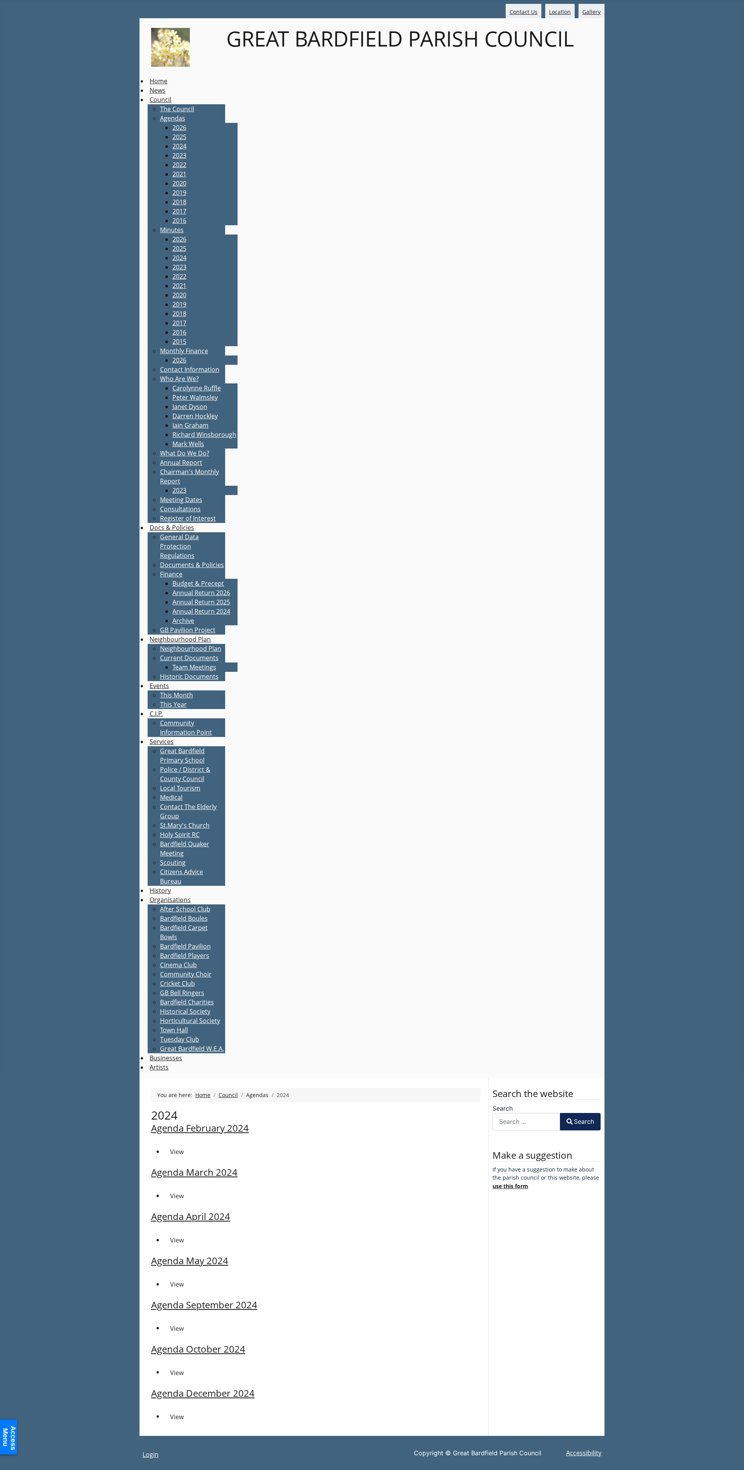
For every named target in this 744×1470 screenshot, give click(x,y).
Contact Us (523, 12)
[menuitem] (159, 81)
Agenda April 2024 (190, 1216)
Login (150, 1454)
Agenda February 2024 (200, 1127)
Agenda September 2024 (204, 1304)
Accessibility (583, 1453)
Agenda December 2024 (203, 1393)
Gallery (591, 12)
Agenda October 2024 (198, 1348)
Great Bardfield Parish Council (397, 38)
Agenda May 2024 (189, 1260)
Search (503, 1108)
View (177, 1151)
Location (560, 12)
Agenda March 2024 (194, 1172)
